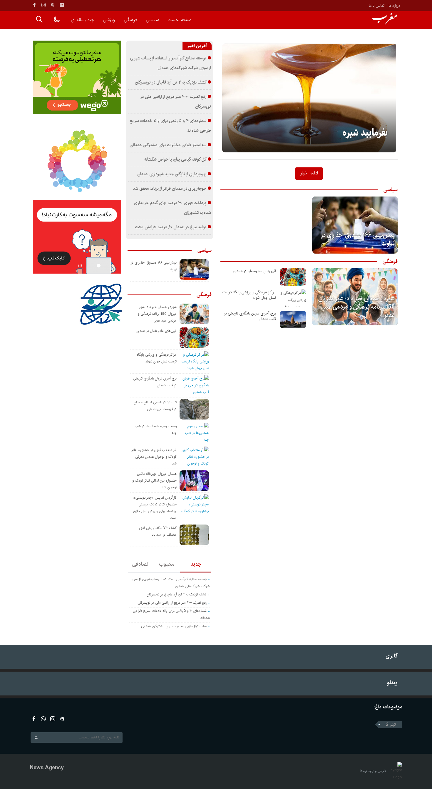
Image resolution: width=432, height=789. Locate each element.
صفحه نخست (179, 20)
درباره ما (394, 5)
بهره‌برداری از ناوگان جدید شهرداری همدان (171, 174)
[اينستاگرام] (43, 5)
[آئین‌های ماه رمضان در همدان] (293, 277)
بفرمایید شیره (365, 133)
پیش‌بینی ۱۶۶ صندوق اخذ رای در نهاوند (358, 239)
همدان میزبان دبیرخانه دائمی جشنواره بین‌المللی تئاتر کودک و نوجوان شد (154, 480)
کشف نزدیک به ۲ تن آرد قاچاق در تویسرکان (170, 82)
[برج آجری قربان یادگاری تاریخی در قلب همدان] (293, 319)
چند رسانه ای (82, 20)
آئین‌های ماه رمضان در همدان (254, 271)
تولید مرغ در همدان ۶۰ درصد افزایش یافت (171, 227)
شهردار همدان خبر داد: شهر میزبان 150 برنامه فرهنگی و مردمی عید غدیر (356, 307)
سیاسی (152, 20)
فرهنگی (130, 20)
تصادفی (140, 564)
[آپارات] (52, 5)
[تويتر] (43, 719)
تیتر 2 (391, 724)
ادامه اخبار (309, 173)
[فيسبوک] (34, 5)
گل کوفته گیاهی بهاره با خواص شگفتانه (175, 159)
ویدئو (392, 682)
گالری (392, 656)
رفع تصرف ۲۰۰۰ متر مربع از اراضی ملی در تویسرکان (172, 602)
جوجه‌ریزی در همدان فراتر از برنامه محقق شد (170, 188)
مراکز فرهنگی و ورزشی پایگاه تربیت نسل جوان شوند (249, 295)
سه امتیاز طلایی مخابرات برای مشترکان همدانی (168, 145)
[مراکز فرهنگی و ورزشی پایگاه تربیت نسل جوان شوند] (293, 298)
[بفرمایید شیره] (309, 98)
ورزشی (109, 20)
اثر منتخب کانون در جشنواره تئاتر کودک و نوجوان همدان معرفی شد (154, 456)
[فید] (61, 5)
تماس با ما (376, 5)
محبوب (166, 564)
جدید (196, 564)
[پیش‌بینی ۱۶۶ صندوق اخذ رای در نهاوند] (355, 225)
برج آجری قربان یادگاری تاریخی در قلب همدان (250, 316)
